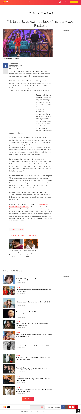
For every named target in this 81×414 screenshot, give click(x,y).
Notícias (18, 6)
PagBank (41, 2)
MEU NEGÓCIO (28, 2)
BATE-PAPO (21, 2)
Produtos (5, 6)
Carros (27, 6)
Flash (9, 6)
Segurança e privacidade (55, 411)
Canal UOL (61, 6)
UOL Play (46, 2)
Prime (70, 6)
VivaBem (52, 6)
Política (22, 6)
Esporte (39, 6)
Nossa (65, 6)
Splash (43, 6)
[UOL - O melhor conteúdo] (5, 2)
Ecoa (57, 6)
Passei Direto (35, 2)
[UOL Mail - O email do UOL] (61, 2)
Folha (35, 6)
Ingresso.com (15, 2)
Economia (31, 6)
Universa (47, 6)
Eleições (13, 6)
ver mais (26, 398)
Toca (73, 6)
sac (57, 1)
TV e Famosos (40, 12)
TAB (68, 6)
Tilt (55, 6)
